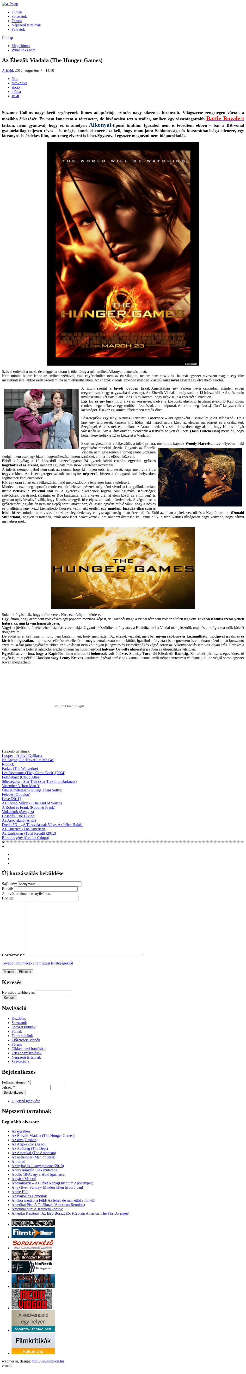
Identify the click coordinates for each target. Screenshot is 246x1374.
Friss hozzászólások (27, 1053)
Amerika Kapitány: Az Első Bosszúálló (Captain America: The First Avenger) (70, 1213)
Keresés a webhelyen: (19, 992)
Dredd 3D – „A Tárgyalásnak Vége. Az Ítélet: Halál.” (42, 825)
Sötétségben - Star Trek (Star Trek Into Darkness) (39, 781)
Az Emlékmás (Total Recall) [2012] (29, 833)
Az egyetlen (21, 1131)
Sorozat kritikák (24, 1027)
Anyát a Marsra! (24, 1179)
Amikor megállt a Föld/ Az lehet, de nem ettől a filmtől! (53, 1200)
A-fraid (7, 70)
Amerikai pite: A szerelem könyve (37, 1209)
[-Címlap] (10, 4)
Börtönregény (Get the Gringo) (25, 838)
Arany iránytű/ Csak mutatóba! (35, 1170)
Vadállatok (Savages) (18, 812)
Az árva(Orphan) (24, 1140)
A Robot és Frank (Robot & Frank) (28, 807)
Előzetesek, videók (26, 1040)
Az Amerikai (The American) (24, 829)
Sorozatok (19, 16)
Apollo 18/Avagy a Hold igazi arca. (39, 1174)
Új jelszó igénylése (26, 1101)
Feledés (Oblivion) (16, 794)
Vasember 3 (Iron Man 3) (21, 786)
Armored (18, 1161)
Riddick (8, 764)
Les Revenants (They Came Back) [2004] (33, 773)
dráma (16, 92)
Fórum (17, 21)
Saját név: (10, 884)
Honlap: (8, 898)
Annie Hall (20, 1192)
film (15, 79)
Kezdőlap (19, 1018)
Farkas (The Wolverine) (20, 768)
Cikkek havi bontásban (29, 1049)
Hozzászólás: (13, 955)
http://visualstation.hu (48, 1361)
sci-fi (15, 96)
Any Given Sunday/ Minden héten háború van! (47, 1187)
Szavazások (20, 1062)
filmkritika (19, 83)
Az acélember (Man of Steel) (33, 1157)
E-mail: (8, 889)
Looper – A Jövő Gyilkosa (22, 755)
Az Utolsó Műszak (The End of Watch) (32, 803)
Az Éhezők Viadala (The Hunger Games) (43, 1135)
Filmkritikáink (22, 1036)
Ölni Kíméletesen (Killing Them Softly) (32, 790)
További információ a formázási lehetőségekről (37, 963)
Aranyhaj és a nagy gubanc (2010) (38, 1166)
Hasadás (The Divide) (18, 816)
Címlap (7, 38)
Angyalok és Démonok (29, 1196)
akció (16, 87)
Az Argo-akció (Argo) (19, 820)
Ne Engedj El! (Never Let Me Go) (28, 760)
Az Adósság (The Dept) (30, 1148)
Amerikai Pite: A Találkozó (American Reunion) (48, 1205)
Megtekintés (21, 46)
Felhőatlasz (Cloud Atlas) (21, 777)
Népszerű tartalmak (26, 25)
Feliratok (18, 29)
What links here (23, 50)
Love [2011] (11, 799)
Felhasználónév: (15, 1082)
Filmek (17, 12)
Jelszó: (8, 1087)
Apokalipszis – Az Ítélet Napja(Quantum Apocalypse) (52, 1183)
